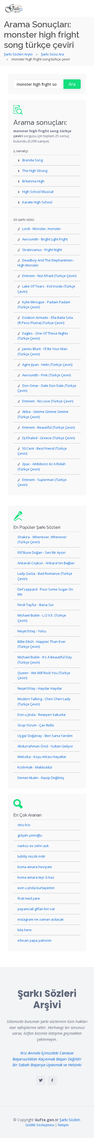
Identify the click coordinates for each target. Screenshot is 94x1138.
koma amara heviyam (34, 866)
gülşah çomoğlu (29, 835)
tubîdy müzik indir (31, 856)
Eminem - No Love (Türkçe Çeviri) (47, 401)
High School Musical (38, 191)
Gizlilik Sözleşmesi (39, 1124)
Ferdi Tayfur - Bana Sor (35, 604)
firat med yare (28, 898)
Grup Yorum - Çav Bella (35, 725)
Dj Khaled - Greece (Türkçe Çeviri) (48, 437)
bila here (24, 929)
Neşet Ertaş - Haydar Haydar (39, 688)
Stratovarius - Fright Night (42, 249)
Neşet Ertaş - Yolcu (31, 631)
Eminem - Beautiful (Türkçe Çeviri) (48, 427)
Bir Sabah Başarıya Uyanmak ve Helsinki (47, 1064)
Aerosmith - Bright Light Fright (45, 239)
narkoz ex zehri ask (33, 845)
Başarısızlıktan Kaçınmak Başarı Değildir (47, 1059)
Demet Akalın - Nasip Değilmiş (40, 777)
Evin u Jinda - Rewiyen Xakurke (41, 714)
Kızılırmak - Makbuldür (34, 767)
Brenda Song (32, 160)
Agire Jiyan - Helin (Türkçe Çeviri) (47, 364)
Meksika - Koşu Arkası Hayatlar (41, 756)
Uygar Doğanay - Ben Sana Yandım (45, 735)
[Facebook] (52, 1080)
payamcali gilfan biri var (36, 908)
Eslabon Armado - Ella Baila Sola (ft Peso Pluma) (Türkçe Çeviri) (45, 320)
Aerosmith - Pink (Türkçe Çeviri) (46, 375)
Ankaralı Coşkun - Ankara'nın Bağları (46, 563)
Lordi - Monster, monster (41, 228)
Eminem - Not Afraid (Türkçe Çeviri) (49, 275)
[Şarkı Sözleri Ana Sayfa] (14, 8)
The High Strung (34, 170)
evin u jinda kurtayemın (36, 887)
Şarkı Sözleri (70, 1119)
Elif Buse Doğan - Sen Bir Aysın (41, 552)
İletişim (63, 1124)
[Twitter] (40, 1080)
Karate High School (37, 202)
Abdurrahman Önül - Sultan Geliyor (45, 746)
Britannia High (33, 181)
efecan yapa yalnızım (34, 940)
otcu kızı (23, 824)
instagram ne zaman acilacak (40, 919)
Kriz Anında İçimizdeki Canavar (47, 1052)
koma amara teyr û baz (35, 877)
